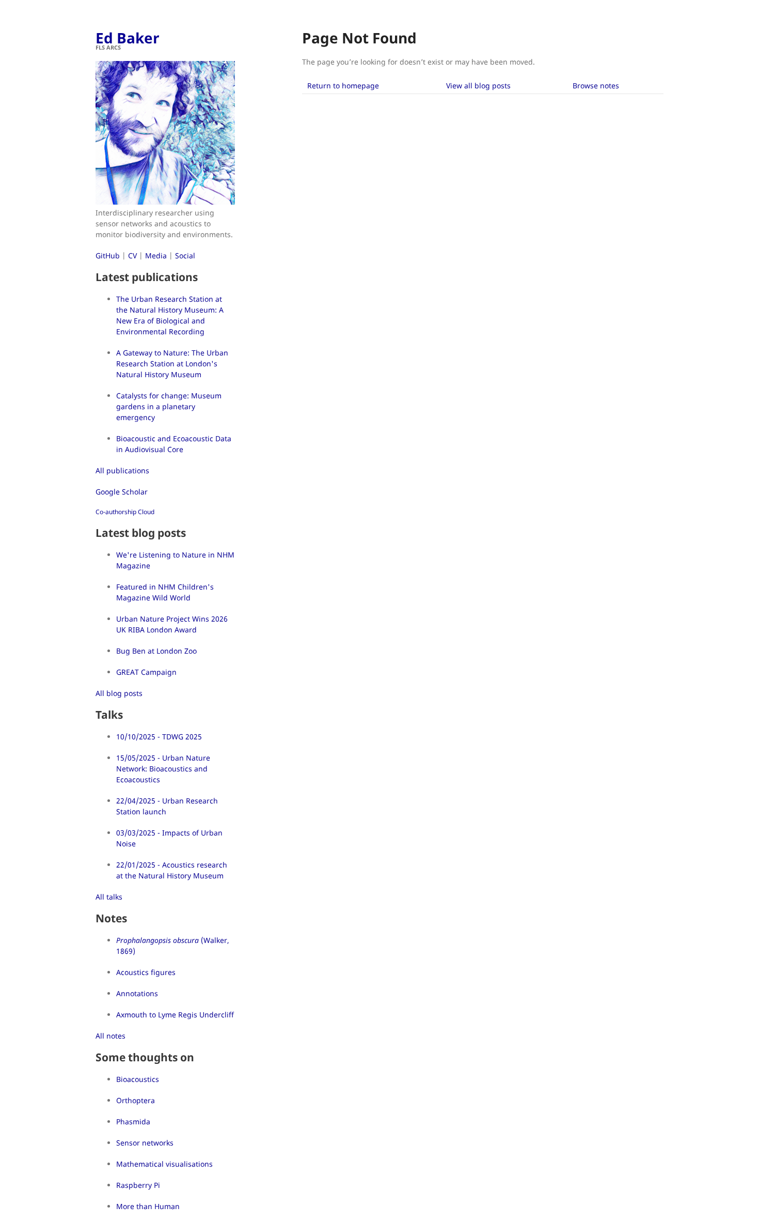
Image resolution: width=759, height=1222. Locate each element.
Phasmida (133, 1121)
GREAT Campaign (146, 672)
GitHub (108, 255)
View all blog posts (478, 85)
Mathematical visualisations (164, 1164)
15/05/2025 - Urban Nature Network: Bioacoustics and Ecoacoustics (163, 768)
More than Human (148, 1206)
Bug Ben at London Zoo (156, 651)
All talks (109, 897)
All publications (122, 470)
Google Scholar (122, 492)
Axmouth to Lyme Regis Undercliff (175, 1014)
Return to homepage (343, 85)
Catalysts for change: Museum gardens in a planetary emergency (169, 406)
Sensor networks (144, 1143)
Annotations (137, 993)
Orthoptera (135, 1100)
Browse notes (596, 85)
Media (156, 255)
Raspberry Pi (138, 1185)
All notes (110, 1036)
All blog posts (119, 693)
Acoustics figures (146, 972)
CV (132, 255)
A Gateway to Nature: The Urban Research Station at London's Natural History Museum (172, 363)
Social (185, 255)
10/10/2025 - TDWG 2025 (159, 736)
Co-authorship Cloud (125, 512)
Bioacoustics (137, 1079)
